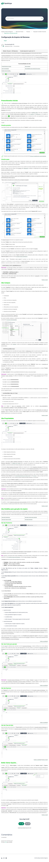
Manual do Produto (19, 31)
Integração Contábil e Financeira (39, 31)
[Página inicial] (6, 3)
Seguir (5, 40)
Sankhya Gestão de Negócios (7, 31)
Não (27, 823)
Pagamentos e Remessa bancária (10, 33)
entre (6, 842)
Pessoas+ (28, 31)
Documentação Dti (9, 44)
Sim (20, 823)
